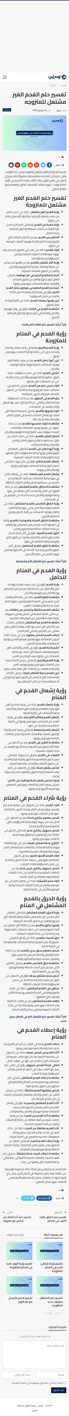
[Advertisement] (34, 36)
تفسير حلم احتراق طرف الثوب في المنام (52, 1218)
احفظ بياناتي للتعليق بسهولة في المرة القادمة (37, 1383)
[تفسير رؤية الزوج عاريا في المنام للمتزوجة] (19, 1251)
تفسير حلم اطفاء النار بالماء (37, 324)
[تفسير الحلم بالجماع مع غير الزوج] (19, 1285)
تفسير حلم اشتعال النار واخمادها (35, 561)
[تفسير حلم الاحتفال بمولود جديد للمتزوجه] (50, 1285)
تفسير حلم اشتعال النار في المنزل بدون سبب (37, 1018)
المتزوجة (7, 109)
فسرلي (55, 188)
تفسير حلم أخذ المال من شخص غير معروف (17, 1218)
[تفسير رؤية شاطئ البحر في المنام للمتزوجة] (50, 1251)
